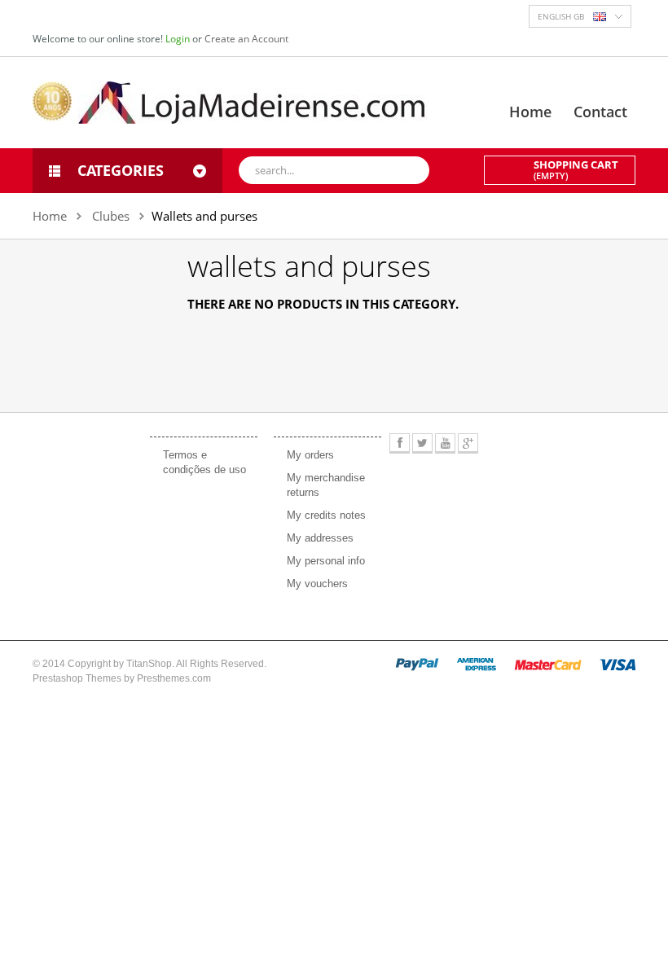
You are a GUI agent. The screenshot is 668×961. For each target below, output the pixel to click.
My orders (310, 455)
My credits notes (326, 515)
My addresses (320, 538)
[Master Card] (548, 663)
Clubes (111, 216)
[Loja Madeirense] (230, 102)
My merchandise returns (326, 485)
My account (312, 419)
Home (530, 111)
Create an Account (246, 39)
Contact (600, 111)
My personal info (326, 561)
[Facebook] (399, 443)
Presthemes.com (174, 678)
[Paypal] (417, 663)
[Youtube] (445, 443)
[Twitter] (422, 443)
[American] (476, 663)
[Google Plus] (468, 443)
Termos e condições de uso (204, 462)
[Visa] (617, 663)
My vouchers (317, 583)
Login (178, 39)
